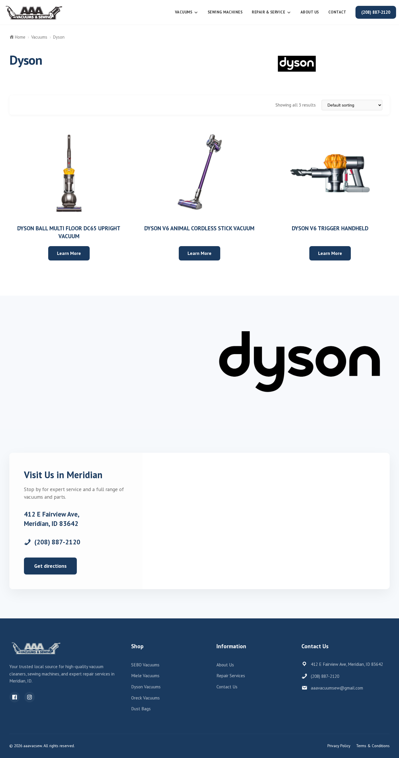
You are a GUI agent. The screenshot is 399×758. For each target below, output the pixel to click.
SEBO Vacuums (145, 665)
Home (20, 37)
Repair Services (230, 675)
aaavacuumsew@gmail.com (337, 688)
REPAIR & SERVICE (268, 12)
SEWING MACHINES (225, 12)
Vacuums (183, 12)
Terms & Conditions (373, 745)
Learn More (69, 253)
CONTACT (337, 12)
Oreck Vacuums (145, 698)
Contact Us (226, 687)
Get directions (50, 566)
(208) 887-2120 (375, 12)
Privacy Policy (338, 745)
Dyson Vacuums (146, 687)
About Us (310, 12)
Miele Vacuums (145, 675)
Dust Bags (141, 708)
